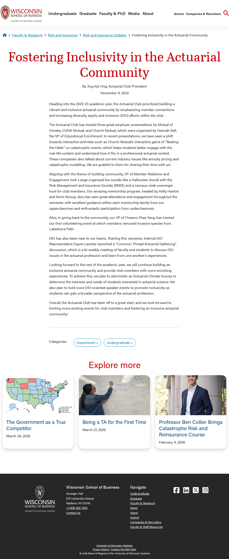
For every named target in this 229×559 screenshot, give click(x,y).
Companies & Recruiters (203, 13)
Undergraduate (62, 13)
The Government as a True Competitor (36, 425)
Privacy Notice (101, 549)
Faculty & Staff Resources (146, 527)
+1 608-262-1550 (76, 508)
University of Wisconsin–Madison (114, 545)
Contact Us (73, 513)
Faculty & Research (27, 35)
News (134, 508)
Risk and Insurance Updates (105, 35)
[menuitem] (61, 13)
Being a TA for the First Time (114, 421)
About (147, 13)
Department (85, 342)
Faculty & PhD (112, 13)
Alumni (179, 13)
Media (134, 13)
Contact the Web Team (123, 549)
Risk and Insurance (63, 35)
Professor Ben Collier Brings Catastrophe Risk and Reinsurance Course (191, 428)
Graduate (88, 13)
